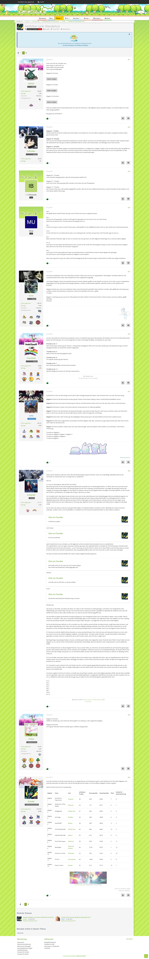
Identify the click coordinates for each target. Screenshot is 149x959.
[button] (129, 34)
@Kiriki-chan (72, 829)
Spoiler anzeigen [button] (51, 79)
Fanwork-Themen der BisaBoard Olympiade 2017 (76, 917)
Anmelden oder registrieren (26, 2)
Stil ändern (129, 939)
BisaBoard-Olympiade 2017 (30, 921)
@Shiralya (71, 853)
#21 (129, 59)
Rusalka (47, 29)
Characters (88, 701)
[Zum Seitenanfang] (146, 956)
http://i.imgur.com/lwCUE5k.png (92, 700)
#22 (129, 127)
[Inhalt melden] (123, 118)
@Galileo (70, 817)
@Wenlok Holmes (71, 847)
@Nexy (70, 823)
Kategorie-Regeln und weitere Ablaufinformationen (38, 917)
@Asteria (70, 799)
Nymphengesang (80, 885)
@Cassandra (72, 859)
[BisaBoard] (74, 10)
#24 (129, 207)
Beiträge (23, 93)
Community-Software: (74, 956)
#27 (129, 391)
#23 (129, 171)
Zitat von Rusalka (55, 517)
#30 (129, 777)
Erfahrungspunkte (26, 91)
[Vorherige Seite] (18, 52)
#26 (129, 334)
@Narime (71, 841)
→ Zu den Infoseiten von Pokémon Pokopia (74, 45)
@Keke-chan (72, 811)
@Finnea (70, 805)
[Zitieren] (128, 118)
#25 (129, 271)
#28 (129, 471)
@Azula (70, 865)
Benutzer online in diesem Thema (31, 929)
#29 (129, 715)
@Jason (70, 835)
